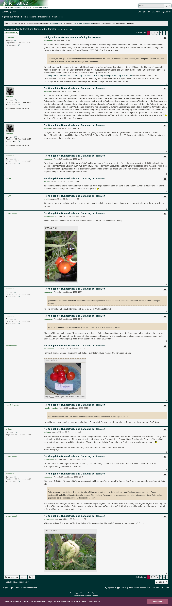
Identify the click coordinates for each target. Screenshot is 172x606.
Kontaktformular (56, 23)
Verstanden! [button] (158, 601)
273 (15, 100)
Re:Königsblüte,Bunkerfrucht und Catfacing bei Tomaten (74, 88)
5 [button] (160, 32)
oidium (9, 429)
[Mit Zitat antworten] (165, 38)
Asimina (9, 97)
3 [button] (154, 32)
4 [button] (157, 32)
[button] (167, 32)
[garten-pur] (25, 4)
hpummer (10, 37)
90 (15, 41)
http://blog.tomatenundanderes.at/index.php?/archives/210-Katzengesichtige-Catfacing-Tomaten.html (88, 75)
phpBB (79, 593)
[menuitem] (13, 12)
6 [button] (164, 32)
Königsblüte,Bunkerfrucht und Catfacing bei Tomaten (30, 29)
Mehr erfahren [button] (95, 601)
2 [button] (151, 32)
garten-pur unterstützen (83, 23)
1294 (16, 432)
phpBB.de (95, 595)
